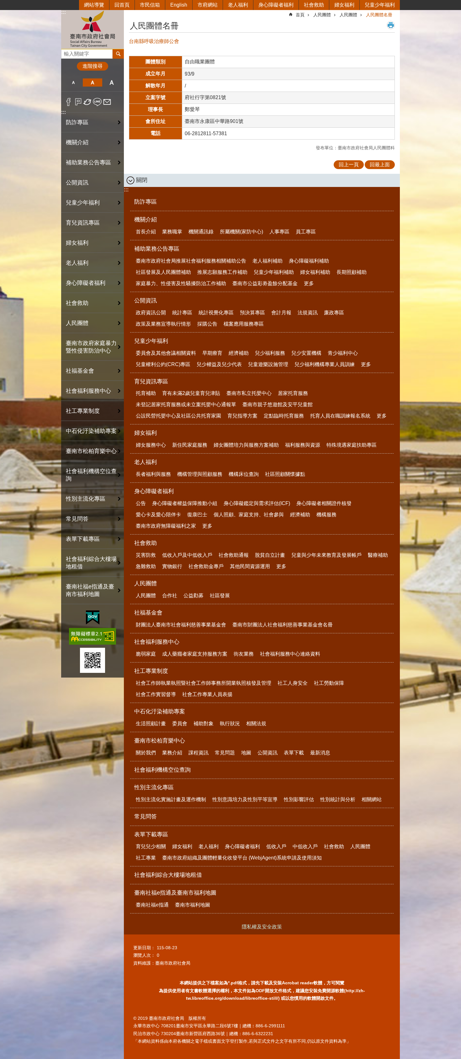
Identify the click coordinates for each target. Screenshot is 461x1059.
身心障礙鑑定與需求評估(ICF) (257, 503)
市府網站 (208, 5)
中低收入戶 (305, 846)
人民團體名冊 (379, 14)
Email (107, 102)
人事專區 (279, 231)
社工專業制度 (151, 671)
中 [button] (92, 82)
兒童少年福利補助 (274, 272)
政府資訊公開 (151, 312)
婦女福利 (344, 5)
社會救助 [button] (77, 303)
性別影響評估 (299, 799)
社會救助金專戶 (206, 566)
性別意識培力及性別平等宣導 (245, 799)
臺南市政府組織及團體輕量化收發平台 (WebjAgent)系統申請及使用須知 (242, 857)
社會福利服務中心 (156, 642)
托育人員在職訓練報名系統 (340, 415)
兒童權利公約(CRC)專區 (163, 364)
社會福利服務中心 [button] (88, 391)
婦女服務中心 (151, 445)
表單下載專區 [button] (83, 539)
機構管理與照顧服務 (199, 474)
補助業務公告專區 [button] (88, 162)
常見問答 (77, 519)
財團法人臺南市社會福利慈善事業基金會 (181, 624)
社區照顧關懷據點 (285, 474)
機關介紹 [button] (77, 142)
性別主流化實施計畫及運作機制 (171, 799)
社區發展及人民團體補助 (163, 272)
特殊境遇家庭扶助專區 (351, 445)
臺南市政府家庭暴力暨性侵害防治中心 (91, 347)
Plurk (78, 102)
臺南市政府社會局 (92, 29)
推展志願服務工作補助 (222, 272)
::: (63, 12)
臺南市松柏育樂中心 (159, 740)
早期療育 (212, 353)
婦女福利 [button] (77, 243)
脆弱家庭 (146, 654)
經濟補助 (239, 353)
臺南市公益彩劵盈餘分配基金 (265, 283)
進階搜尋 (92, 66)
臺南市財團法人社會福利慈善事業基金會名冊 (282, 624)
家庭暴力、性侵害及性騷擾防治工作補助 (181, 283)
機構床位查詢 (244, 474)
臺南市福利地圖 (192, 904)
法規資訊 (308, 312)
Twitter (88, 102)
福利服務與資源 (302, 445)
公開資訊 (145, 300)
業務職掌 (172, 231)
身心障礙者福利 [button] (85, 283)
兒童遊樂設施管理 (268, 364)
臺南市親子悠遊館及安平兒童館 (277, 404)
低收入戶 (276, 846)
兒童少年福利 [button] (83, 203)
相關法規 (256, 723)
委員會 (179, 723)
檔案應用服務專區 (244, 324)
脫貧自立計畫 (270, 555)
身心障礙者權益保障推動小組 (184, 503)
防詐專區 (77, 122)
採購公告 (207, 324)
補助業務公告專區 (156, 249)
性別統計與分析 (337, 799)
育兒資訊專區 (151, 381)
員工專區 (306, 231)
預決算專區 (252, 312)
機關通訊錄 (201, 231)
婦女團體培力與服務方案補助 (246, 445)
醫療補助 (378, 555)
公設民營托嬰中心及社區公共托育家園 (178, 415)
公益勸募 (193, 595)
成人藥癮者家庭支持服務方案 (194, 654)
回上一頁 (349, 164)
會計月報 (281, 312)
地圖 (246, 752)
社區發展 (220, 595)
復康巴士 (197, 514)
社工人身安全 (293, 683)
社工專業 (146, 857)
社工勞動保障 (329, 683)
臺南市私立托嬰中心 (249, 393)
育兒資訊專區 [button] (83, 223)
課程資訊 (198, 752)
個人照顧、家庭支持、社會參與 (249, 514)
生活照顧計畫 (151, 723)
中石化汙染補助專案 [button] (91, 431)
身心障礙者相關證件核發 (324, 503)
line (97, 102)
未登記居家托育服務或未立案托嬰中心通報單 (186, 404)
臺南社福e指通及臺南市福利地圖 (175, 893)
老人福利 (238, 5)
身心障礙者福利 (276, 5)
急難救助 (146, 566)
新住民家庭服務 (189, 445)
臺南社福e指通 (152, 904)
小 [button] (73, 82)
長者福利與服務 (153, 474)
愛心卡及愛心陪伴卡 (158, 514)
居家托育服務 (293, 393)
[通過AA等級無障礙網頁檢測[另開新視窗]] (92, 636)
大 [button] (111, 82)
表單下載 (294, 752)
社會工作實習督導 (156, 694)
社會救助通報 (234, 555)
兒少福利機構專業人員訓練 (324, 364)
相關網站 (372, 799)
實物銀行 (172, 566)
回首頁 (122, 5)
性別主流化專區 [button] (85, 499)
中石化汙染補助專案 (159, 711)
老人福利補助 (267, 260)
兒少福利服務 (270, 353)
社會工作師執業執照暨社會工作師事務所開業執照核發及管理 (203, 683)
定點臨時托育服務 (284, 415)
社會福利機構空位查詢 (91, 475)
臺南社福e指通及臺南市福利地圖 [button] (90, 590)
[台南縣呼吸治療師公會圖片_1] (92, 660)
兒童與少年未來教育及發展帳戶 (326, 555)
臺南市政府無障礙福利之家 (166, 526)
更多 (309, 283)
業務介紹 (172, 752)
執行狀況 (230, 723)
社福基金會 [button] (80, 371)
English (178, 5)
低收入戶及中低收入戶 (187, 555)
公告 (141, 503)
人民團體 (322, 14)
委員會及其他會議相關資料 (166, 353)
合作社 (169, 595)
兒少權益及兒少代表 (219, 364)
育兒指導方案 (242, 415)
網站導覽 (94, 5)
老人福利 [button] (77, 263)
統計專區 (182, 312)
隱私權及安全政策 (262, 926)
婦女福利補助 (315, 272)
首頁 (300, 14)
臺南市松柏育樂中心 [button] (91, 451)
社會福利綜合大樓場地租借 (91, 563)
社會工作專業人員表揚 (207, 694)
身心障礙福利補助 (309, 260)
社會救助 (314, 5)
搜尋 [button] (118, 54)
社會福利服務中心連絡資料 (290, 654)
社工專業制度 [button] (83, 411)
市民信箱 (150, 5)
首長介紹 (146, 231)
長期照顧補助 (351, 272)
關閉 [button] (141, 180)
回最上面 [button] (380, 164)
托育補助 (146, 393)
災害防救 (146, 555)
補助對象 (203, 723)
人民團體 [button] (77, 323)
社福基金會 (148, 612)
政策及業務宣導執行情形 (163, 324)
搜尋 (66, 52)
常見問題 (225, 752)
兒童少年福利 (380, 5)
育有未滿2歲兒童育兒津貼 (191, 393)
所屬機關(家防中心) (241, 231)
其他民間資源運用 (250, 566)
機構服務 (326, 514)
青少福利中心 (343, 353)
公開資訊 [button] (77, 182)
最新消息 (320, 752)
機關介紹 (145, 219)
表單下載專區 (151, 834)
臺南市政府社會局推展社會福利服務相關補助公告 (191, 260)
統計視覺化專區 (216, 312)
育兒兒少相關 (151, 846)
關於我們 (146, 752)
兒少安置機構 (306, 353)
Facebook (68, 102)
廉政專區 (334, 312)
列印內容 (391, 25)
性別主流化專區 (154, 787)
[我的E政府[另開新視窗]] (92, 617)
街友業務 (244, 654)
